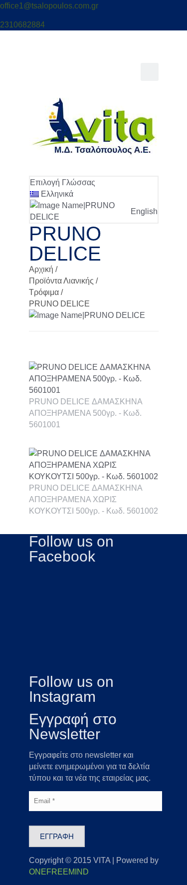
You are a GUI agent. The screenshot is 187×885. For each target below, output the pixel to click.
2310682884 (22, 24)
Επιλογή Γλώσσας (62, 182)
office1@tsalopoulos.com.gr (49, 5)
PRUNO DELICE (59, 303)
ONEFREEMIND (59, 872)
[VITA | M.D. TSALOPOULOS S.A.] (94, 155)
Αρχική (41, 269)
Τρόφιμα (44, 292)
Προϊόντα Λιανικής (61, 281)
